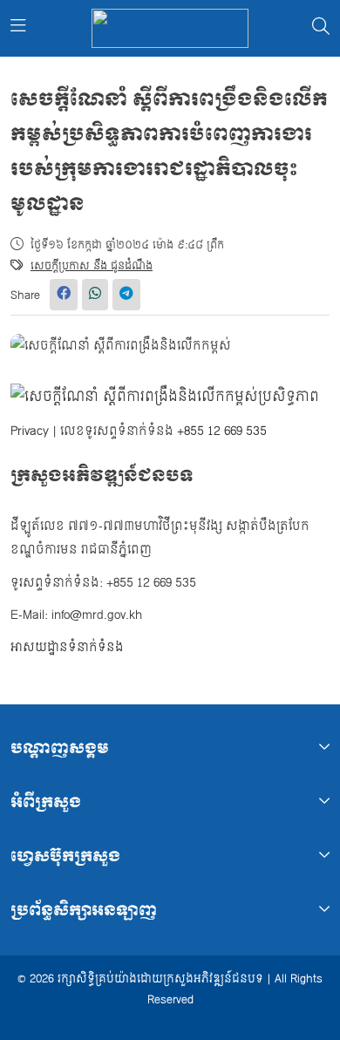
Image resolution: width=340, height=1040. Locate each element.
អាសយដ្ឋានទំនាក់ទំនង (67, 647)
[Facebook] (64, 294)
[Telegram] (126, 294)
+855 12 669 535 (222, 431)
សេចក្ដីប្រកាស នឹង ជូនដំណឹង (92, 265)
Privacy (29, 431)
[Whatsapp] (95, 294)
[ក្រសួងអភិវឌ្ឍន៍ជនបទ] (170, 28)
